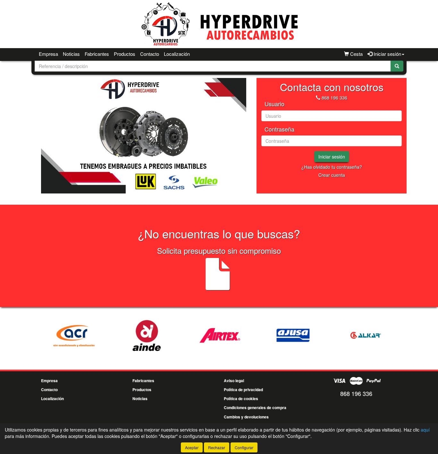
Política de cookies (241, 398)
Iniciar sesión (331, 156)
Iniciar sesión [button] (386, 53)
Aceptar (191, 447)
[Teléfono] (318, 97)
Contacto (149, 53)
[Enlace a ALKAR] (336, 335)
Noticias (71, 53)
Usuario (274, 104)
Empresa (48, 53)
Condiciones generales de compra (255, 407)
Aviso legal (234, 380)
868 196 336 (334, 97)
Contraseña (279, 129)
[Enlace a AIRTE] (190, 335)
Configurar (244, 447)
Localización (177, 53)
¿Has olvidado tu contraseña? (331, 167)
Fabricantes (97, 53)
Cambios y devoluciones (246, 417)
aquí (425, 429)
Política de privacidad (243, 389)
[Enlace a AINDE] (117, 335)
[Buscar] (397, 66)
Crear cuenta (331, 175)
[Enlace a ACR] (44, 335)
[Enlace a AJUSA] (263, 335)
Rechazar (216, 447)
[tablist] (143, 135)
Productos (124, 53)
